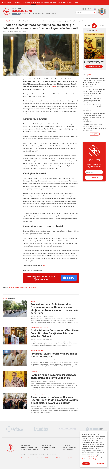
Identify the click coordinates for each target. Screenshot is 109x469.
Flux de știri (16, 13)
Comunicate (62, 2)
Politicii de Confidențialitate (91, 459)
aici (44, 265)
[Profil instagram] (85, 9)
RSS (43, 13)
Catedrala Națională (69, 447)
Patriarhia (8, 2)
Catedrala (26, 2)
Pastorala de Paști (25, 287)
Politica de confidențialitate (64, 458)
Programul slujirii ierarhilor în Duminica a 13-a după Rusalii (54, 355)
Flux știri (94, 134)
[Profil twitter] (83, 9)
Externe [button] (70, 2)
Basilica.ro (22, 11)
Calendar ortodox (37, 13)
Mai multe (100, 463)
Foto (76, 2)
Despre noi (24, 458)
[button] (107, 2)
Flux (87, 75)
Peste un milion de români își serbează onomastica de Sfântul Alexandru (54, 376)
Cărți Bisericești (68, 449)
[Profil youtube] (91, 9)
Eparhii (33, 2)
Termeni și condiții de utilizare (36, 458)
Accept (86, 463)
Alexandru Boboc (41, 316)
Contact (48, 13)
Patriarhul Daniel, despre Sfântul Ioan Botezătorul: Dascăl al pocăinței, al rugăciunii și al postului (94, 126)
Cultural (53, 2)
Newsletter (53, 13)
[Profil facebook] (80, 9)
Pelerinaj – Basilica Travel (29, 447)
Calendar (94, 30)
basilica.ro (39, 339)
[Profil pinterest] (88, 9)
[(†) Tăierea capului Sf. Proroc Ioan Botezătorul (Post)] (94, 46)
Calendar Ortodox (94, 66)
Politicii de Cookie (95, 457)
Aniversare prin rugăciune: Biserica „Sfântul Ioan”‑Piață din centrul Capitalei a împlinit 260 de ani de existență (55, 400)
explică (54, 86)
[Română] (95, 9)
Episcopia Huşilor (14, 287)
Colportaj (45, 449)
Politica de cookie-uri (51, 458)
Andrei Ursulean (14, 31)
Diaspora (40, 2)
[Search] (94, 12)
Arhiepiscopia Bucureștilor (29, 449)
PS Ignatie (34, 287)
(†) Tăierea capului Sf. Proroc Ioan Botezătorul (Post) (94, 62)
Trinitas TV (66, 445)
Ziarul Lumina (46, 445)
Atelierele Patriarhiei (48, 447)
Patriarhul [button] (17, 2)
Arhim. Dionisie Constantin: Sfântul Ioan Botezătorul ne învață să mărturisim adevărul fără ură (55, 333)
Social (46, 2)
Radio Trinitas (25, 445)
